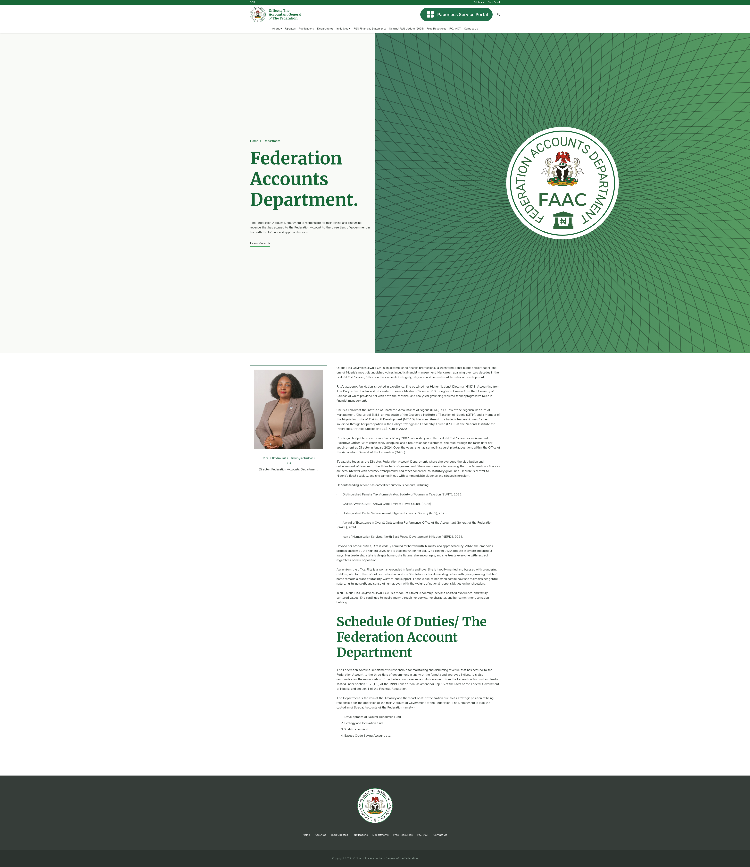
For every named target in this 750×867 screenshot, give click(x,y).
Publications (360, 835)
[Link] (276, 14)
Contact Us (440, 835)
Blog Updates (339, 835)
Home (254, 141)
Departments (380, 835)
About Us (320, 835)
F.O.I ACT (423, 835)
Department (271, 141)
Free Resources (403, 835)
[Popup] (498, 14)
